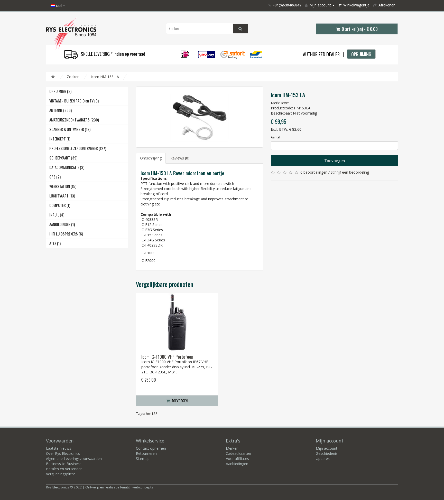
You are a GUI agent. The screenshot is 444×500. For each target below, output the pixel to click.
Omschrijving (151, 158)
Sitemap (143, 458)
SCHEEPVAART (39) (63, 158)
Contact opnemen (151, 448)
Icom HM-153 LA (105, 76)
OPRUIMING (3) (60, 91)
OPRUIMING (361, 54)
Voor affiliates (237, 458)
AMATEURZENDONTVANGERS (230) (74, 119)
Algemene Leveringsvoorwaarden (74, 458)
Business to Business (63, 463)
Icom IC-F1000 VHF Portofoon (167, 356)
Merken (232, 448)
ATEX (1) (55, 243)
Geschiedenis (327, 453)
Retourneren (146, 453)
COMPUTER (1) (59, 205)
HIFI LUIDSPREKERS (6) (66, 234)
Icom (285, 102)
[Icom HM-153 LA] (199, 117)
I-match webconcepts (136, 487)
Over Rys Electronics (63, 453)
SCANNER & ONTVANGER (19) (69, 129)
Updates (323, 458)
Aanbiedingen (237, 463)
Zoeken (73, 76)
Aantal (275, 137)
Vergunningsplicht (60, 473)
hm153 (152, 413)
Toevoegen (334, 160)
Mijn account (326, 448)
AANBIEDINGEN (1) (62, 224)
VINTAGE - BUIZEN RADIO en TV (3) (74, 100)
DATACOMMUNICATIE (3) (66, 167)
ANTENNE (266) (60, 110)
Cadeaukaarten (238, 453)
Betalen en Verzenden (64, 468)
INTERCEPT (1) (59, 138)
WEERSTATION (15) (62, 186)
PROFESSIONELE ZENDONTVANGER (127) (77, 148)
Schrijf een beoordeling (350, 172)
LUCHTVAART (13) (62, 196)
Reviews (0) (179, 158)
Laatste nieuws (58, 448)
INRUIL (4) (56, 215)
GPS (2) (55, 177)
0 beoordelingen (313, 172)
